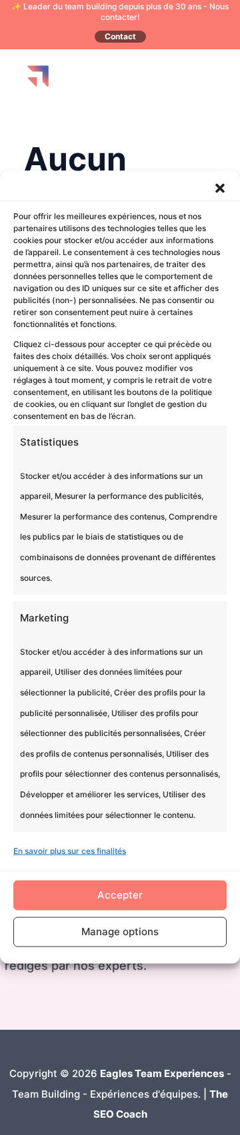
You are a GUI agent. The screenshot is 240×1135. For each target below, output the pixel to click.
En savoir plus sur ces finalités (69, 851)
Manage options (120, 931)
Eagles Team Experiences (162, 1073)
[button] (220, 188)
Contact (120, 36)
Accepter (120, 895)
